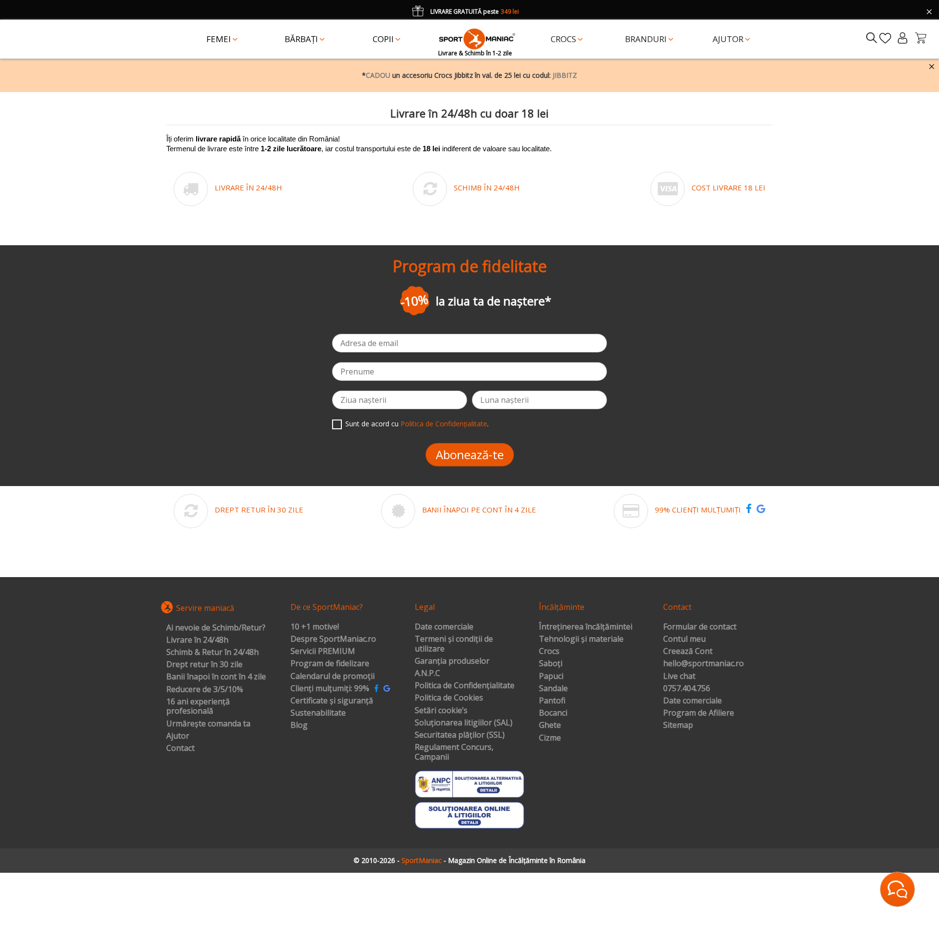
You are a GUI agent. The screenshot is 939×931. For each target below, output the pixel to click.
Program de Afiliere (698, 713)
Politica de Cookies (449, 698)
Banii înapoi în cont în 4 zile (216, 677)
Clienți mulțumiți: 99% (330, 689)
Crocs (549, 651)
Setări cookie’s (441, 711)
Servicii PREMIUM (323, 651)
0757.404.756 (686, 689)
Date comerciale (444, 627)
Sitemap (678, 725)
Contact (180, 748)
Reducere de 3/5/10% (204, 690)
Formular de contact (700, 627)
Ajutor (177, 736)
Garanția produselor (452, 661)
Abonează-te (470, 454)
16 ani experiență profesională (198, 706)
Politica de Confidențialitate (444, 423)
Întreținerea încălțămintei (585, 627)
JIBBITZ (565, 75)
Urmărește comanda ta (208, 724)
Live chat (679, 676)
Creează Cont (688, 651)
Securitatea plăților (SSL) (460, 735)
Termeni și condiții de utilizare (454, 643)
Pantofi (552, 701)
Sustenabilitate (318, 713)
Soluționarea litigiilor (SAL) (464, 723)
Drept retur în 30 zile (204, 665)
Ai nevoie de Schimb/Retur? (216, 628)
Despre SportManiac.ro (333, 639)
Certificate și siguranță (332, 701)
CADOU (378, 75)
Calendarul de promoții (333, 676)
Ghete (550, 725)
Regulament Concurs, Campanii (454, 752)
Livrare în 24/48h (197, 640)
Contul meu (684, 639)
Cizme (550, 738)
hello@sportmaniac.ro (703, 664)
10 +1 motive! (315, 627)
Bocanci (553, 713)
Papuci (551, 676)
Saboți (550, 664)
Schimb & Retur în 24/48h (212, 652)
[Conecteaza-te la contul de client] (902, 38)
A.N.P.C (427, 673)
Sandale (553, 689)
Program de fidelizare (330, 664)
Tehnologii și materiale (581, 639)
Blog (299, 725)
